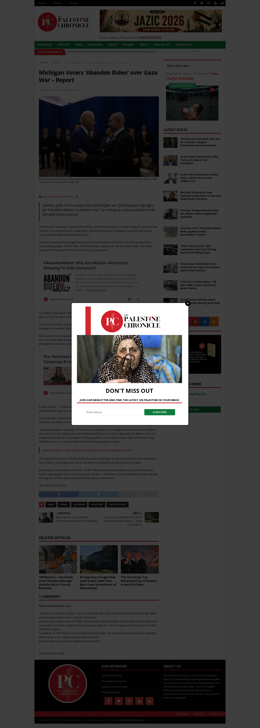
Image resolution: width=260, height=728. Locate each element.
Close (187, 303)
